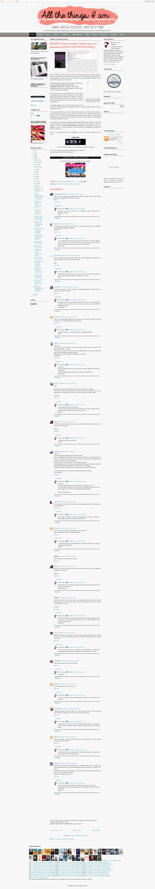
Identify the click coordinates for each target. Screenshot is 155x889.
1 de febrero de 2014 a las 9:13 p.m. (76, 364)
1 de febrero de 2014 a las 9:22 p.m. (76, 404)
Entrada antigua (96, 830)
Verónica (111, 137)
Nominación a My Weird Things (38, 242)
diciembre (36, 160)
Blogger (86, 885)
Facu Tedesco (57, 287)
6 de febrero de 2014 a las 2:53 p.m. (67, 684)
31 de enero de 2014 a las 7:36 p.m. (67, 224)
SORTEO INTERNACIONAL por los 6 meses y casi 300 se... (39, 197)
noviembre (37, 162)
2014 (34, 158)
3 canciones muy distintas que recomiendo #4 (38, 276)
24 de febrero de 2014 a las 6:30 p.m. (77, 749)
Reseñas (72, 184)
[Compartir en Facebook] (84, 181)
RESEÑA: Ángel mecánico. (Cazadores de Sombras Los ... (38, 270)
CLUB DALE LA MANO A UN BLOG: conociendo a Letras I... (38, 252)
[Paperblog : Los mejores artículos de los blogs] (36, 116)
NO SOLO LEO (57, 708)
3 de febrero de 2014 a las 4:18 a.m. (76, 647)
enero (35, 186)
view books (121, 142)
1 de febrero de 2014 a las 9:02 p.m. (77, 300)
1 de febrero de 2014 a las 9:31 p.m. (76, 481)
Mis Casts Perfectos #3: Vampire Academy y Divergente (39, 230)
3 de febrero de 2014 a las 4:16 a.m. (76, 615)
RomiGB (56, 343)
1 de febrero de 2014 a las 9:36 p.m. (77, 541)
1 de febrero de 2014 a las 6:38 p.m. (68, 501)
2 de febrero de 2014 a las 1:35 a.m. (67, 566)
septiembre (37, 167)
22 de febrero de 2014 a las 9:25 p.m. (68, 737)
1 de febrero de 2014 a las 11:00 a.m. (67, 343)
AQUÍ (51, 150)
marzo (35, 181)
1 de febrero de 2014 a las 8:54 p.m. (77, 238)
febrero (36, 183)
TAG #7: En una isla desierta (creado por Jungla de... (38, 212)
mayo (35, 176)
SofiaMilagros (57, 661)
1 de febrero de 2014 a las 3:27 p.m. (67, 451)
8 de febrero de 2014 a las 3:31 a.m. (76, 695)
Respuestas (58, 205)
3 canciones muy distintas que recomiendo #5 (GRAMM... (38, 224)
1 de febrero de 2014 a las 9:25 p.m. (76, 438)
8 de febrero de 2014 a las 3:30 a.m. (77, 672)
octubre (36, 164)
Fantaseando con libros (60, 194)
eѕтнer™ (56, 383)
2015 (34, 155)
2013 (34, 294)
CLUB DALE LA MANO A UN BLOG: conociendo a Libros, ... (38, 204)
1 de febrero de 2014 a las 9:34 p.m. (77, 514)
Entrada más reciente (56, 830)
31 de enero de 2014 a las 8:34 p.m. (70, 255)
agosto (36, 169)
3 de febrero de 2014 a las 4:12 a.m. (76, 582)
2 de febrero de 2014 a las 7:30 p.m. (66, 632)
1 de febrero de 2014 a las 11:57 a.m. (67, 421)
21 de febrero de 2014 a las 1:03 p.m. (71, 708)
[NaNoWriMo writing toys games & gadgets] (39, 141)
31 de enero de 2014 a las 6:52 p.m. (74, 194)
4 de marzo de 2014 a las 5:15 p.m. (76, 783)
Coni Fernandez (58, 255)
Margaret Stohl (65, 184)
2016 (34, 153)
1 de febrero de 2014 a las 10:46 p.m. (68, 556)
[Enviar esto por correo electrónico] (80, 181)
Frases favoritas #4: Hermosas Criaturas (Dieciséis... (39, 263)
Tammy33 (56, 763)
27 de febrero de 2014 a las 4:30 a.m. (68, 763)
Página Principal (77, 830)
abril (35, 179)
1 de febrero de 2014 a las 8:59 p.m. (77, 271)
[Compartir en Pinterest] (86, 181)
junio (35, 174)
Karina (55, 632)
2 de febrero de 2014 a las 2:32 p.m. (67, 597)
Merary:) (56, 421)
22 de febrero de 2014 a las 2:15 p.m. (77, 721)
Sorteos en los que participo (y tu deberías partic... (38, 218)
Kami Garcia (58, 184)
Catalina (56, 224)
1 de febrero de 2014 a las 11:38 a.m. (67, 383)
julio (35, 171)
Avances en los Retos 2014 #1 (38, 246)
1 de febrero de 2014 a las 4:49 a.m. (67, 317)
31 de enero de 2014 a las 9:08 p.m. (69, 287)
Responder (56, 202)
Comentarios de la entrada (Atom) (79, 835)
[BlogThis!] (81, 181)
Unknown (56, 317)
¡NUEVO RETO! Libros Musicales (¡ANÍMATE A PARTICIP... (38, 289)
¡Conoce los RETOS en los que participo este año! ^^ (39, 282)
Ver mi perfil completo (109, 64)
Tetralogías (77, 184)
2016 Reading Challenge (114, 134)
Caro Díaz (56, 501)
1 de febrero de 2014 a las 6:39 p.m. (67, 528)
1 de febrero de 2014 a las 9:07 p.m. (77, 329)
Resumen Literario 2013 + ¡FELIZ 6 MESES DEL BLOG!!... (38, 237)
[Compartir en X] (83, 181)
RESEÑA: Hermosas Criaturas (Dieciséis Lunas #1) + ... (38, 190)
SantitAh (56, 451)
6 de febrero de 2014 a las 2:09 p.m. (70, 661)
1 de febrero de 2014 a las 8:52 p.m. (76, 208)
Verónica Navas (62, 208)
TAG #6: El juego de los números (38, 258)
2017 (34, 150)
